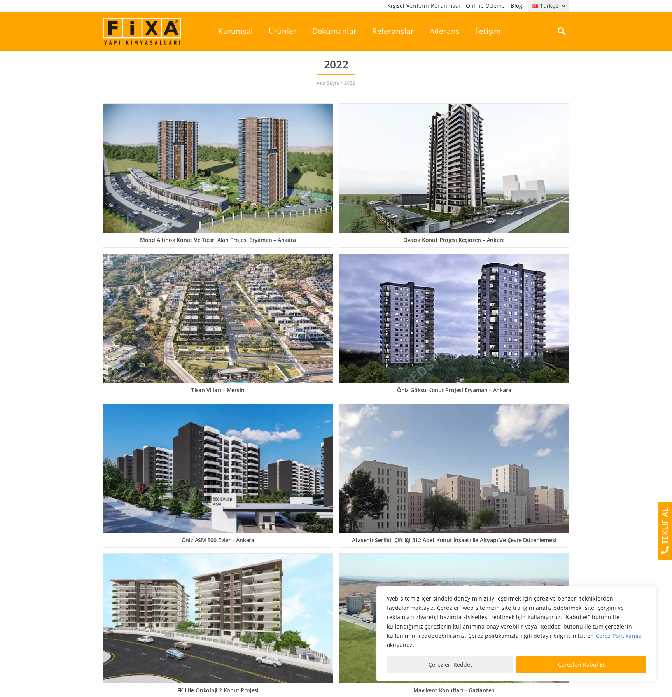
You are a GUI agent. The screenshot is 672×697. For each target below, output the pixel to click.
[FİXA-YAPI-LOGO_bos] (142, 20)
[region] (516, 633)
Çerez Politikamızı (619, 635)
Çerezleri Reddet (450, 664)
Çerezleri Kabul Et (581, 664)
